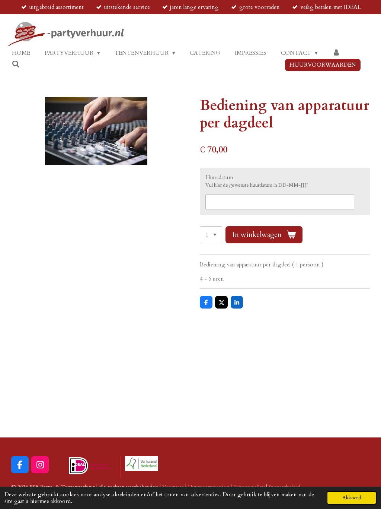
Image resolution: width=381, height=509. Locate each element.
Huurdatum (219, 177)
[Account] (336, 53)
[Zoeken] (15, 64)
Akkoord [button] (351, 497)
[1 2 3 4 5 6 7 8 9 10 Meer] (211, 235)
